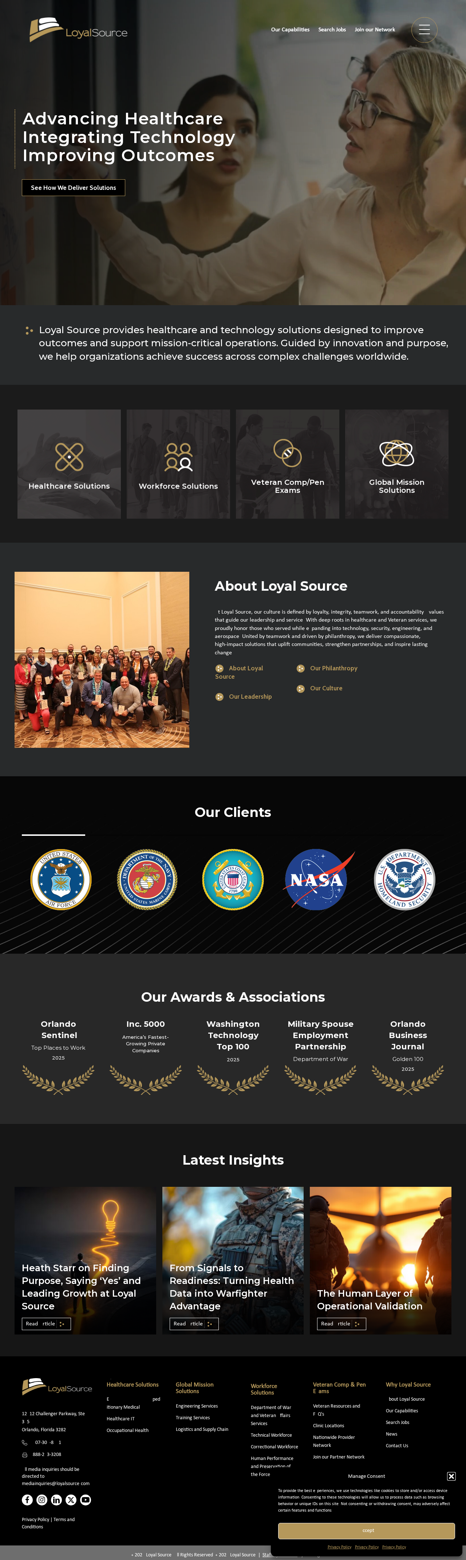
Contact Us (397, 1446)
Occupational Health (128, 1430)
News (391, 1434)
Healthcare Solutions (133, 1385)
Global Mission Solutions (195, 1388)
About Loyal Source (405, 1399)
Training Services (193, 1418)
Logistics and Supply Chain (202, 1429)
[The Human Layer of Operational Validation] (380, 1260)
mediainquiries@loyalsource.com (56, 1484)
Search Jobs (397, 1422)
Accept (366, 1530)
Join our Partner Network (338, 1457)
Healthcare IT (121, 1419)
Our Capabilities (402, 1411)
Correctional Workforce (274, 1447)
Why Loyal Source (408, 1385)
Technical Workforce (271, 1435)
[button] (451, 1476)
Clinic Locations (328, 1426)
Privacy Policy (339, 1547)
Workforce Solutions (264, 1389)
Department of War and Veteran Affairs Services (271, 1416)
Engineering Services (197, 1406)
